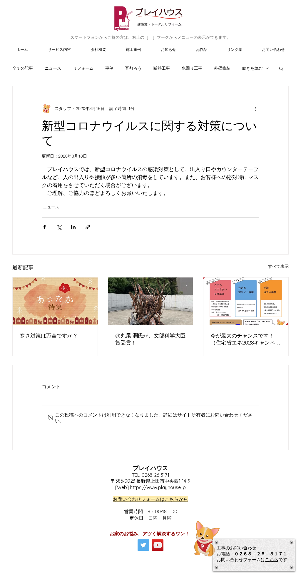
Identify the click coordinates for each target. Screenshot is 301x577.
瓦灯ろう (133, 68)
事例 (109, 68)
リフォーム (83, 68)
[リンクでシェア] (88, 227)
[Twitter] (143, 545)
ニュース (53, 68)
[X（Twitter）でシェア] (59, 227)
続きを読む (252, 68)
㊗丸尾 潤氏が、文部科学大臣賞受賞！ (150, 339)
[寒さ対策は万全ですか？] (55, 301)
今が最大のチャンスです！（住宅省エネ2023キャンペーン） (245, 339)
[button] (281, 68)
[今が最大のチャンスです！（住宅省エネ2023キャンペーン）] (245, 301)
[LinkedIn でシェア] (73, 227)
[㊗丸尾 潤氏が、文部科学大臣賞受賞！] (150, 301)
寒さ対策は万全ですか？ (49, 335)
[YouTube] (157, 545)
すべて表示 (278, 266)
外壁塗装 (222, 68)
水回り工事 (192, 68)
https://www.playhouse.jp (158, 487)
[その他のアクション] (255, 108)
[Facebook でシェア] (44, 227)
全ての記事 (22, 68)
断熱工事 (161, 68)
